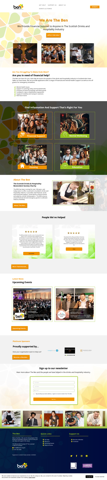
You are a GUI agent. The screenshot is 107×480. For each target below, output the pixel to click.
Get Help (47, 439)
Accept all (89, 476)
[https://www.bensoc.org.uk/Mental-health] (75, 125)
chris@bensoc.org (19, 447)
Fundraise (75, 441)
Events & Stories (45, 8)
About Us (62, 5)
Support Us (52, 5)
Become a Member (78, 439)
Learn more (32, 477)
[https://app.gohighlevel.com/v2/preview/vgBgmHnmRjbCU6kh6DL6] (32, 304)
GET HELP (42, 5)
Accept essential (99, 476)
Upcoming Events (49, 443)
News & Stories (49, 445)
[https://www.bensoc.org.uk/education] (75, 157)
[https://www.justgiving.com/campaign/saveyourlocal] (87, 466)
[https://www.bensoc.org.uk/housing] (32, 157)
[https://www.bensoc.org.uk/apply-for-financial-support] (32, 125)
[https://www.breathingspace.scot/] (74, 466)
